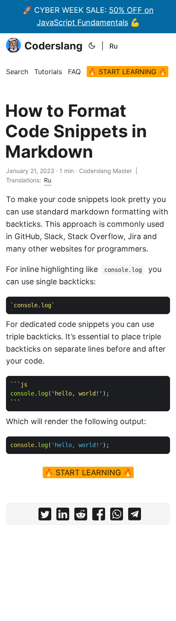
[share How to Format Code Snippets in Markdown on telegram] (134, 516)
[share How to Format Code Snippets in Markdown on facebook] (98, 516)
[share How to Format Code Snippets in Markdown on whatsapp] (116, 516)
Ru (113, 46)
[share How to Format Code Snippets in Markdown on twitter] (44, 516)
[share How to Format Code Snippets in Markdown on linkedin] (62, 516)
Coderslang (53, 46)
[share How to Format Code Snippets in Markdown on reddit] (80, 516)
